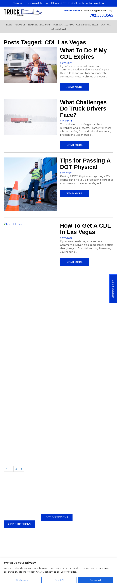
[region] (58, 572)
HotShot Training (63, 25)
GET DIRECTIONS (19, 524)
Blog (6, 548)
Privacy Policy (15, 548)
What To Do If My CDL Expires (83, 53)
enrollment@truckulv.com (20, 545)
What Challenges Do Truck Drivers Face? (83, 108)
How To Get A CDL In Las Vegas (85, 228)
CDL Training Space (87, 25)
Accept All (95, 580)
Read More (74, 86)
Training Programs (39, 25)
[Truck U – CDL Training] (23, 12)
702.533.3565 (19, 540)
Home (9, 25)
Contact (106, 25)
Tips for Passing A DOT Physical (85, 163)
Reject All (59, 580)
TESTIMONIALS (58, 29)
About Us (20, 25)
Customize (22, 580)
